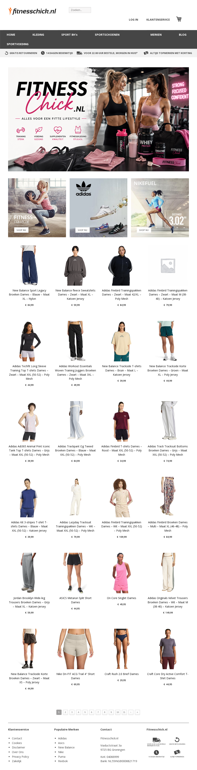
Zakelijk (16, 761)
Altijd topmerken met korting (171, 53)
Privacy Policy (20, 756)
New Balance (66, 747)
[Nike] (160, 207)
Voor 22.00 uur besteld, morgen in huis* (111, 53)
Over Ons (18, 752)
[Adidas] (99, 207)
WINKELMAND (185, 19)
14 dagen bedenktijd (59, 53)
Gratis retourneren (23, 53)
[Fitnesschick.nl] (34, 9)
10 (118, 712)
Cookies (17, 743)
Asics (61, 743)
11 (124, 712)
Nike (61, 752)
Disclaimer (18, 747)
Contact (17, 738)
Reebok (63, 761)
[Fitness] (37, 207)
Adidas (62, 738)
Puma (61, 756)
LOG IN (133, 19)
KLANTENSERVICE (158, 19)
